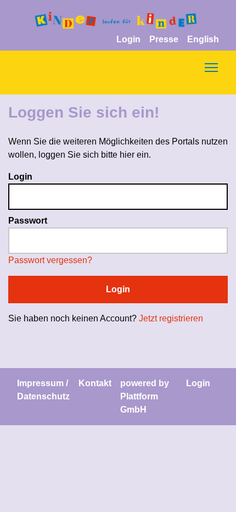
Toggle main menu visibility (211, 67)
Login (128, 39)
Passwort (27, 220)
